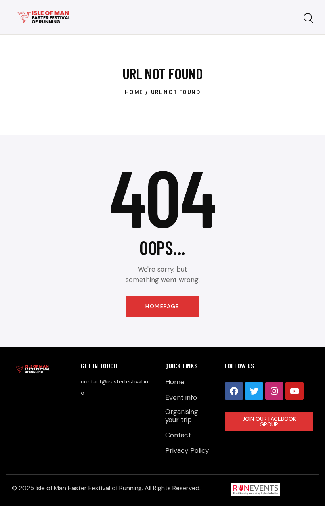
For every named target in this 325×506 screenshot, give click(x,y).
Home (134, 92)
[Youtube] (294, 391)
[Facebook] (234, 391)
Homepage (162, 306)
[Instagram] (274, 391)
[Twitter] (254, 391)
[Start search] (308, 18)
